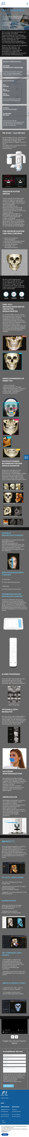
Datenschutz (6, 1083)
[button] (4, 261)
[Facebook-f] (12, 1036)
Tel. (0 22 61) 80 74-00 (5, 1114)
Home (3, 1120)
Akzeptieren (5, 1134)
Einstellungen (4, 1131)
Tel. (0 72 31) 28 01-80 (16, 1114)
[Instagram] (16, 1036)
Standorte (3, 1122)
